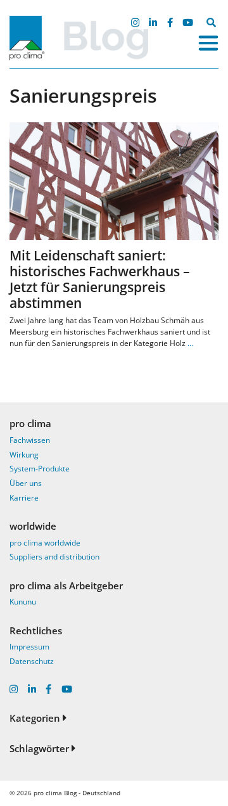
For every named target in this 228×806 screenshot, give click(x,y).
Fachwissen (30, 440)
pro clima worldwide (45, 542)
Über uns (26, 483)
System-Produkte (40, 468)
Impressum (29, 646)
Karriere (24, 497)
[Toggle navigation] (208, 43)
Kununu (23, 601)
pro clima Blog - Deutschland (77, 792)
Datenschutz (32, 661)
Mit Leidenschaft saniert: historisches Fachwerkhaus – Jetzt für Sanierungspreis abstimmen (100, 279)
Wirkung (24, 454)
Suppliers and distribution (54, 556)
